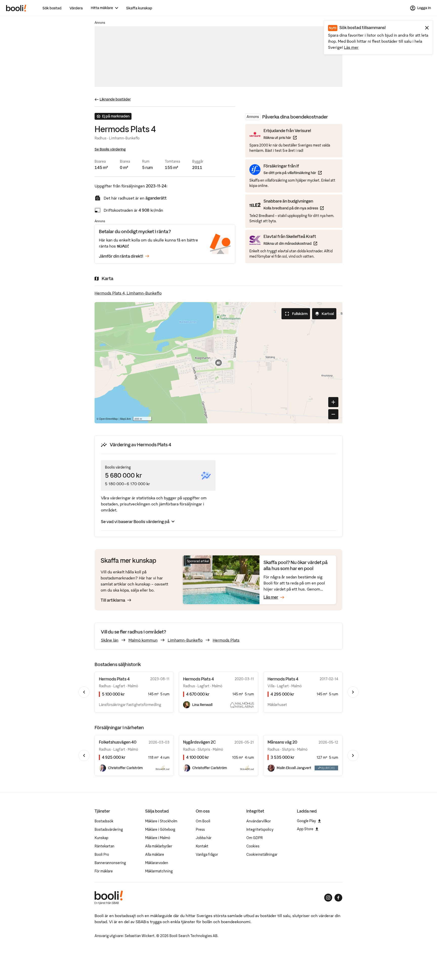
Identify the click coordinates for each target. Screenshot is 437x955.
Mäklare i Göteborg (160, 829)
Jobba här (203, 838)
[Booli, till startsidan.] (16, 8)
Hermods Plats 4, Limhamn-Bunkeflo (128, 293)
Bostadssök (104, 821)
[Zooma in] (333, 402)
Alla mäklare (154, 854)
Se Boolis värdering (110, 149)
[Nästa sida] (353, 692)
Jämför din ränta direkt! (121, 256)
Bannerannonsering (110, 863)
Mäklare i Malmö (157, 838)
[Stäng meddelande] (427, 28)
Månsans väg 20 (282, 742)
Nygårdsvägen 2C (199, 742)
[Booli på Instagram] (328, 898)
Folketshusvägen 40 (117, 742)
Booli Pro (102, 854)
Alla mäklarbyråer (158, 846)
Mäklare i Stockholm (161, 821)
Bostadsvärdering (109, 829)
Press (200, 829)
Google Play (306, 821)
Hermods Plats (226, 640)
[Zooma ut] (333, 414)
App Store (305, 829)
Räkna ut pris (287, 137)
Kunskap (101, 838)
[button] (218, 363)
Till (113, 600)
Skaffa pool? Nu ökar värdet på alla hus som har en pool (296, 565)
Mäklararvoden (156, 863)
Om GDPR (254, 838)
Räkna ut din (290, 243)
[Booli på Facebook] (338, 898)
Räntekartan (104, 846)
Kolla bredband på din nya (294, 208)
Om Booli (203, 821)
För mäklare (104, 871)
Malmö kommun (143, 640)
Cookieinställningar (261, 854)
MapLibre (125, 419)
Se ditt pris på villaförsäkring (293, 172)
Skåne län (109, 640)
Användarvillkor (258, 821)
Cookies (252, 846)
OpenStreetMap (108, 419)
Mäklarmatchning (159, 871)
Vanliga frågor (207, 854)
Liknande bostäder (115, 99)
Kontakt (202, 846)
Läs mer (351, 47)
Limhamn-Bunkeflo (185, 640)
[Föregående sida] (84, 692)
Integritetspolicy (259, 829)
